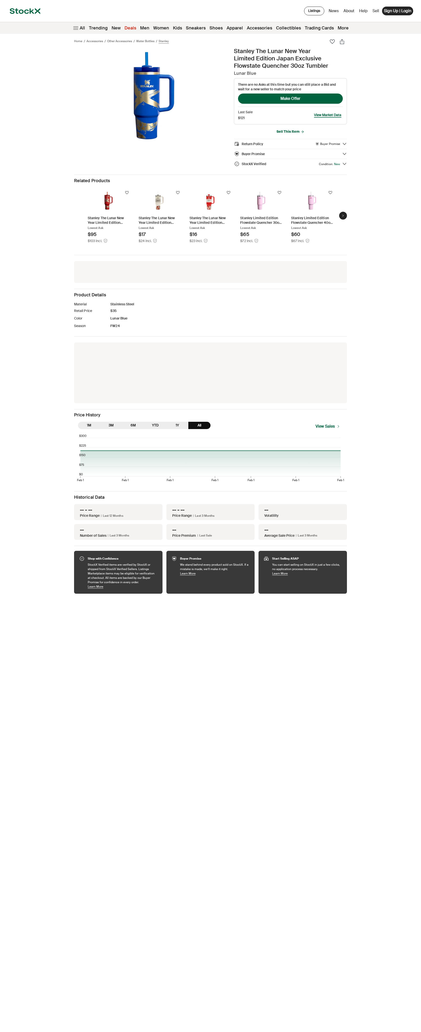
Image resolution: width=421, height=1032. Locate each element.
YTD (155, 425)
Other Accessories (119, 41)
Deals (130, 28)
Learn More (123, 586)
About (349, 12)
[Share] (342, 42)
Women (161, 28)
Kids (177, 28)
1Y (177, 425)
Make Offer (290, 98)
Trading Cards (319, 28)
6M (133, 425)
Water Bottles (145, 41)
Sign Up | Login (397, 10)
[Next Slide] (343, 216)
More (343, 28)
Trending (98, 28)
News (334, 10)
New (116, 28)
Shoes (216, 28)
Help (363, 10)
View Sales (325, 426)
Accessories (259, 28)
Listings (314, 11)
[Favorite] (332, 42)
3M (111, 425)
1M (89, 425)
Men (144, 28)
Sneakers (196, 28)
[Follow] (127, 192)
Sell (376, 10)
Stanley (164, 41)
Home (78, 41)
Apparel (235, 28)
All (82, 28)
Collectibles (288, 28)
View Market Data (327, 115)
